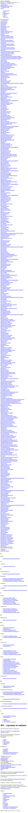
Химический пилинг (5, 77)
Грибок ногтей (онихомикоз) (7, 419)
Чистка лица (3, 84)
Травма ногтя (4, 427)
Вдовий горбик (4, 472)
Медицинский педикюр (6, 405)
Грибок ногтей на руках (6, 464)
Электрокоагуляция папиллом (7, 45)
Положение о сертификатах (9, 753)
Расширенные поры (5, 115)
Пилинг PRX (4, 69)
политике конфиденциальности (10, 788)
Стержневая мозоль (5, 447)
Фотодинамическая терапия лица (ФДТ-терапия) (12, 83)
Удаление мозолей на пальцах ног (8, 436)
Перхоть (2, 346)
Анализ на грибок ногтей (6, 420)
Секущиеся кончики (5, 390)
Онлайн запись (4, 4)
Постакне (3, 269)
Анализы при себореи (6, 324)
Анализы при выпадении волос (8, 373)
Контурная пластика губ (6, 137)
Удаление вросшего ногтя (6, 415)
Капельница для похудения (7, 469)
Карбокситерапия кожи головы (8, 325)
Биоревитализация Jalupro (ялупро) (9, 64)
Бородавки (3, 50)
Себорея (2, 358)
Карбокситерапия (5, 109)
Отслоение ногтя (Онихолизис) (8, 437)
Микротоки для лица (5, 99)
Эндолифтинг (4, 107)
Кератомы (3, 39)
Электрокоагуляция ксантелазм (8, 48)
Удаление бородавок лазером (7, 52)
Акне (2, 239)
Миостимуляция (4, 494)
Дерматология (4, 30)
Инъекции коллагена (5, 94)
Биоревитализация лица (6, 66)
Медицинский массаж (6, 210)
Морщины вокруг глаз (6, 153)
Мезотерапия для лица (6, 80)
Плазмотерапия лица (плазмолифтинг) (9, 100)
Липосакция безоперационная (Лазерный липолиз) (12, 478)
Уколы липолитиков (5, 468)
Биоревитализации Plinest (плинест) (9, 74)
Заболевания (6, 13)
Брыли (2, 211)
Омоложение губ (4, 237)
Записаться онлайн (7, 793)
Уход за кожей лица (5, 62)
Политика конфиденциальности (10, 752)
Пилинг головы (4, 328)
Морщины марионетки (6, 180)
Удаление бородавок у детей (7, 53)
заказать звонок (4, 758)
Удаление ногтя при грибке (7, 425)
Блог (4, 15)
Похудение (3, 512)
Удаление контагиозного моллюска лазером (11, 56)
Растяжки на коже (5, 523)
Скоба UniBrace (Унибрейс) (7, 412)
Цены (4, 12)
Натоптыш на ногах (5, 404)
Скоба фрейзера (4, 414)
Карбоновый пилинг (5, 68)
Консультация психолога (6, 547)
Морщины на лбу (5, 166)
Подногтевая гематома (6, 462)
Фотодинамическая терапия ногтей (9, 432)
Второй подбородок (5, 222)
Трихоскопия (4, 329)
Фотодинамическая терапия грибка (9, 426)
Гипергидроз (3, 59)
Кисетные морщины (5, 189)
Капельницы (3, 533)
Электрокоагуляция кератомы (7, 41)
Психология (3, 545)
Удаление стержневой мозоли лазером (9, 449)
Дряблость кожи (4, 85)
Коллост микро (4, 95)
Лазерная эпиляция (5, 235)
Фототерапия (4, 248)
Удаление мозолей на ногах (7, 435)
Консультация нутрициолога (7, 421)
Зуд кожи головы (4, 334)
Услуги (5, 739)
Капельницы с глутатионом (7, 543)
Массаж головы (4, 318)
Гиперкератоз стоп (5, 408)
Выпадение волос (5, 371)
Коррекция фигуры (5, 465)
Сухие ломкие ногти (5, 451)
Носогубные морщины (6, 174)
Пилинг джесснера (5, 71)
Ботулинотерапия (5, 149)
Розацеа (2, 292)
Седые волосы (4, 388)
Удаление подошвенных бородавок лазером (11, 400)
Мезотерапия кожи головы (7, 319)
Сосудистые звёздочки (6, 301)
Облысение (3, 379)
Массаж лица (4, 78)
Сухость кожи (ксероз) (6, 303)
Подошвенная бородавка (6, 398)
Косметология (4, 61)
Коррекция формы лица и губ (7, 135)
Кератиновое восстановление (7, 387)
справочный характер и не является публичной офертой (12, 772)
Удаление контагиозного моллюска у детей (11, 58)
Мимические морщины (6, 138)
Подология (3, 396)
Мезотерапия (4, 98)
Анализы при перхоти (6, 330)
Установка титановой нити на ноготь (9, 417)
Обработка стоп (4, 406)
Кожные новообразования (7, 31)
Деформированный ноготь (7, 442)
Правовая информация (6, 766)
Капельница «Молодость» (7, 537)
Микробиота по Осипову (6, 323)
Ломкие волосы (4, 377)
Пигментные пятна (5, 253)
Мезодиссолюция (5, 480)
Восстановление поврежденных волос (9, 378)
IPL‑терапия (3, 110)
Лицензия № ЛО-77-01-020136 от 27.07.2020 (11, 764)
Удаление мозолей (5, 433)
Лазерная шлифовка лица (6, 96)
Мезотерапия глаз (5, 163)
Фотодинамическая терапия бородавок (10, 401)
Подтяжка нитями (5, 206)
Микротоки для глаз (5, 164)
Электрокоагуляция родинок (7, 37)
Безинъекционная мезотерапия (8, 63)
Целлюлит (3, 526)
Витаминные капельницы (7, 534)
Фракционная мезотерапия (7, 103)
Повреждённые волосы (6, 383)
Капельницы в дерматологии (7, 540)
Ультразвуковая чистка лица (7, 73)
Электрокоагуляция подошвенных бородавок (11, 403)
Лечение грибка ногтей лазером (8, 422)
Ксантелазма (3, 46)
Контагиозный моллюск (6, 55)
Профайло (3, 72)
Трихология (3, 317)
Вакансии (5, 751)
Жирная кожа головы (5, 321)
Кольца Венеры (4, 251)
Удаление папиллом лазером (7, 43)
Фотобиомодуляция (5, 82)
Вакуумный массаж (5, 467)
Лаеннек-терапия (4, 544)
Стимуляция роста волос (6, 394)
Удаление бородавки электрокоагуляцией (10, 51)
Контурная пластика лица (7, 136)
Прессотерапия (4, 470)
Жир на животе (4, 483)
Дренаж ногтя (4, 428)
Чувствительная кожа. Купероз (8, 230)
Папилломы (3, 42)
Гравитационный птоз (6, 198)
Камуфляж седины (5, 389)
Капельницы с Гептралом (6, 542)
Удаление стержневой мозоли (7, 448)
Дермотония (3, 476)
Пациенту (5, 750)
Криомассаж (3, 79)
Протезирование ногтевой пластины (9, 441)
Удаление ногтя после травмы (7, 431)
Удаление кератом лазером (7, 40)
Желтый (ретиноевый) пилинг (8, 67)
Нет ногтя (3, 456)
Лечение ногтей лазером (6, 430)
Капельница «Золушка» (6, 535)
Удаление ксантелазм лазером (7, 47)
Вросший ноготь (4, 411)
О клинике (5, 748)
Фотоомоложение (5, 75)
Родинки (3, 34)
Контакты (5, 17)
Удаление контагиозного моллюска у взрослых (11, 57)
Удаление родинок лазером (7, 36)
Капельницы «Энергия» (6, 539)
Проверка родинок (5, 32)
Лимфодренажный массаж (7, 481)
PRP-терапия (4, 114)
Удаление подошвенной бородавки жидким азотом (12, 399)
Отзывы (5, 14)
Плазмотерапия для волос (6, 376)
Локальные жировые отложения (8, 497)
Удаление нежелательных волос (8, 234)
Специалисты (6, 10)
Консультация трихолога (6, 326)
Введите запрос (4, 810)
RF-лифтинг (3, 105)
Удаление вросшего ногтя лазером (8, 416)
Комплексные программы (7, 6)
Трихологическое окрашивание (8, 320)
